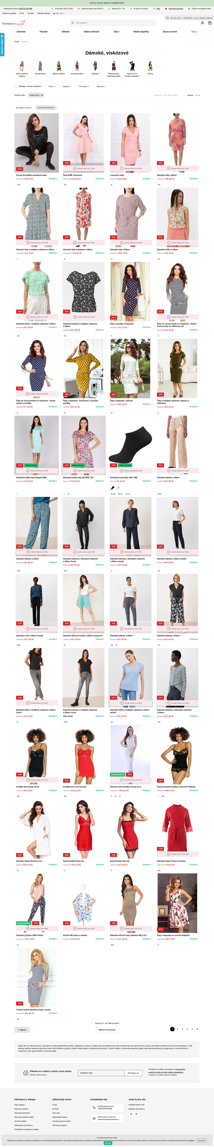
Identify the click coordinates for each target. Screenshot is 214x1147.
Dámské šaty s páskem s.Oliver (77, 250)
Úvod (16, 41)
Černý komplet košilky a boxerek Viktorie (176, 787)
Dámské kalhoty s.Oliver (168, 478)
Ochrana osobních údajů (24, 1117)
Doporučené (35, 95)
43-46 (128, 494)
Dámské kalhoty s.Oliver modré (171, 559)
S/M (112, 945)
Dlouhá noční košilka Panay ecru (125, 787)
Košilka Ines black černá (27, 787)
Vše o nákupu (19, 1105)
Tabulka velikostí (43, 13)
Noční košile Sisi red (119, 861)
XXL (163, 796)
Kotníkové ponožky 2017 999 (123, 478)
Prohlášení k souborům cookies (26, 1129)
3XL (159, 185)
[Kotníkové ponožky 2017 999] (112, 488)
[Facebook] (131, 1114)
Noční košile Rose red (73, 861)
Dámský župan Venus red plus (171, 861)
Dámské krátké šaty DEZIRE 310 (78, 478)
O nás (21, 13)
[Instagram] (136, 1114)
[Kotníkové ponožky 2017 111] (118, 488)
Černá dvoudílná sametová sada (31, 175)
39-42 (120, 494)
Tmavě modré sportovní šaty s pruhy (33, 1010)
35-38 (113, 494)
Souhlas (108, 1143)
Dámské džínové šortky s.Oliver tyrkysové (83, 636)
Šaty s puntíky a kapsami (122, 324)
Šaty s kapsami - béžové (121, 401)
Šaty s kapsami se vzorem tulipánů (173, 935)
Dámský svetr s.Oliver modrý (29, 636)
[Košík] (210, 23)
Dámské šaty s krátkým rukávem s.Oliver (35, 250)
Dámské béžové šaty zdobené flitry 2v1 (128, 935)
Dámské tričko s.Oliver (167, 250)
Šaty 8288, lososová (72, 175)
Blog (158, 8)
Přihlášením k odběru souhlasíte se (166, 1070)
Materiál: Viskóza (24, 108)
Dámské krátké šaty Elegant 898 (31, 478)
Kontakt (30, 13)
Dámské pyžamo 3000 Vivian (29, 935)
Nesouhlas (202, 1140)
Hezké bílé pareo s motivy (75, 935)
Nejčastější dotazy (59, 1117)
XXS (18, 571)
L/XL (18, 185)
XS (159, 259)
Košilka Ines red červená (74, 787)
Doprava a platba (9, 13)
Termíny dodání (20, 1121)
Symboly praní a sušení (61, 1121)
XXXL (160, 494)
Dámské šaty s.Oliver (167, 175)
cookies (191, 1140)
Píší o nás (56, 1113)
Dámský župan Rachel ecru (29, 861)
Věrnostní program (176, 8)
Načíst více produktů (107, 1030)
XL (65, 259)
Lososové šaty (117, 175)
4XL (65, 185)
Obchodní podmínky (22, 1113)
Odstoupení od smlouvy (23, 1125)
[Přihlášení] (202, 23)
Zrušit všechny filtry (47, 108)
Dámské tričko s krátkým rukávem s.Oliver (36, 324)
